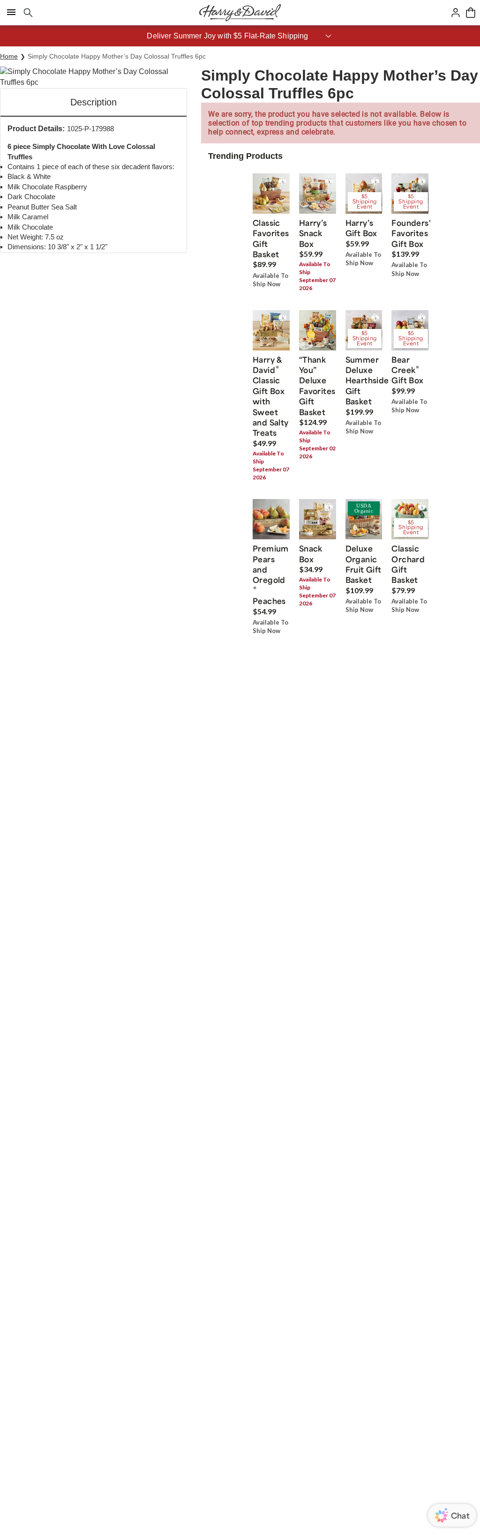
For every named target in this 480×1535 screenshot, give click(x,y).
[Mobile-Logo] (240, 12)
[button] (240, 35)
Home (9, 56)
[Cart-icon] (470, 12)
